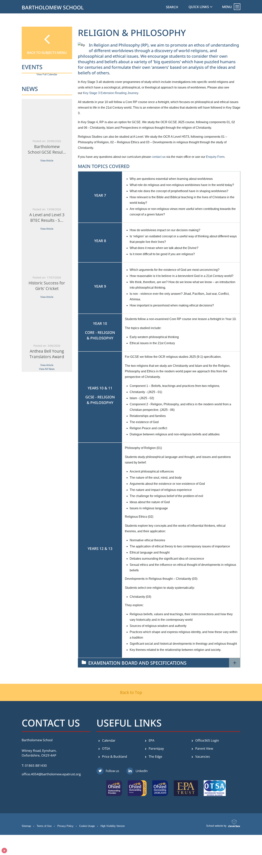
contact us (159, 156)
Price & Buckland (114, 756)
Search (172, 7)
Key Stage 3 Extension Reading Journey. (111, 93)
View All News (47, 369)
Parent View (203, 748)
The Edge (155, 756)
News (30, 89)
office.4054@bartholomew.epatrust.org (51, 774)
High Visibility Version (113, 826)
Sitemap (26, 826)
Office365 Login (206, 740)
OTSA (105, 748)
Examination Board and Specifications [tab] (137, 663)
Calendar (108, 740)
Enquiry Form (215, 156)
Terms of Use (44, 826)
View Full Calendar (46, 74)
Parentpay (156, 748)
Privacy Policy (65, 826)
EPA (151, 740)
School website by (216, 825)
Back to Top (131, 692)
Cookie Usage (87, 826)
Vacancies (202, 756)
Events (32, 67)
